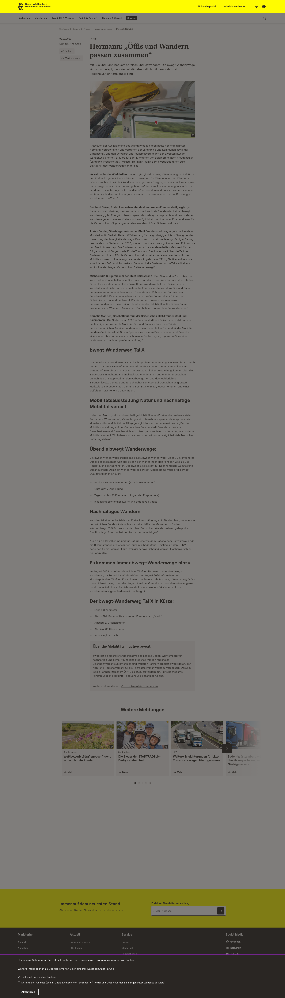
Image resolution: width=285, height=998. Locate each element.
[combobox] (235, 7)
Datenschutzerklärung (100, 968)
